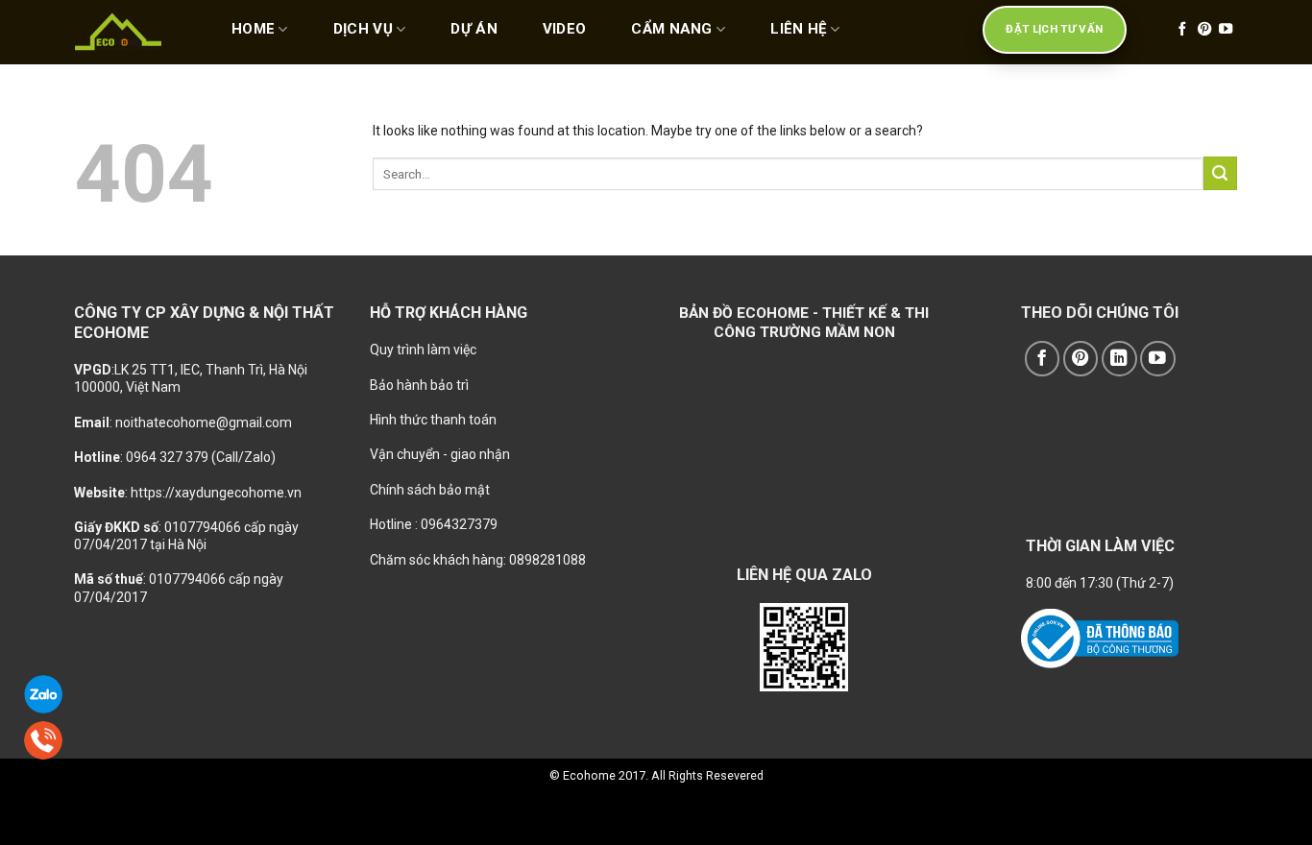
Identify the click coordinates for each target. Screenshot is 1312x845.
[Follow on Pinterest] (1204, 29)
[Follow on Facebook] (1182, 29)
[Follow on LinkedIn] (1119, 358)
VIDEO (565, 28)
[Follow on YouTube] (1225, 29)
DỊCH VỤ (363, 28)
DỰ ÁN (474, 28)
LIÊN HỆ (798, 28)
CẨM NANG (671, 28)
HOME (253, 28)
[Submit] (1220, 173)
